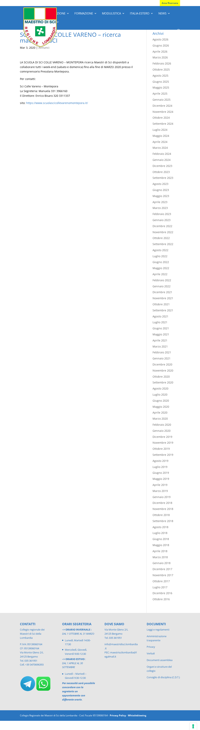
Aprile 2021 (160, 340)
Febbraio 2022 (162, 280)
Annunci (43, 47)
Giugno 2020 (161, 400)
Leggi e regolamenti (158, 629)
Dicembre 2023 (162, 166)
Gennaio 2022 (162, 286)
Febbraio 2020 (162, 424)
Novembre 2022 (163, 232)
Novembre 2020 (163, 370)
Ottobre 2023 (161, 172)
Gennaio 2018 (162, 563)
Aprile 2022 (160, 274)
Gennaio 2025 (162, 99)
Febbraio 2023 (162, 214)
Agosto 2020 (160, 388)
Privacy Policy (118, 715)
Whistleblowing (137, 715)
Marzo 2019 (160, 491)
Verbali (151, 653)
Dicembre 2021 (162, 292)
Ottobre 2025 (161, 69)
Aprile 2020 (160, 412)
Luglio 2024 (160, 130)
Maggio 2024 (161, 136)
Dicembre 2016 (162, 593)
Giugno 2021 (161, 328)
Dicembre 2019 (162, 437)
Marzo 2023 (160, 208)
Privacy (151, 646)
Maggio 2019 (161, 479)
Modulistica (111, 13)
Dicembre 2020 (162, 364)
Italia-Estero (139, 13)
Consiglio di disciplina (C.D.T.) (163, 677)
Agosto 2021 (160, 316)
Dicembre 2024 (162, 105)
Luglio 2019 (160, 467)
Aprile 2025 (160, 93)
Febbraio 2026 (162, 63)
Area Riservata (170, 3)
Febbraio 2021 (162, 352)
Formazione (83, 13)
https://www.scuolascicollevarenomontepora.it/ (57, 103)
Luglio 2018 (160, 533)
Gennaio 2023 (162, 220)
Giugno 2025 (161, 81)
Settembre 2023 (163, 178)
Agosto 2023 (160, 184)
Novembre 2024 (163, 112)
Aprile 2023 (160, 202)
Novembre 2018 (163, 509)
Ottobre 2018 (161, 515)
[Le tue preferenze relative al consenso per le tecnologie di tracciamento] (193, 726)
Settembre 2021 (163, 310)
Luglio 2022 (160, 256)
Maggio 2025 (161, 87)
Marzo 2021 (160, 346)
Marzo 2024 (160, 148)
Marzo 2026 (160, 57)
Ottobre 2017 (161, 581)
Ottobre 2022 (161, 238)
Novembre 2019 (163, 442)
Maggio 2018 (161, 545)
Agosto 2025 (160, 75)
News (162, 13)
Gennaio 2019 (162, 497)
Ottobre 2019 (161, 449)
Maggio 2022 (161, 268)
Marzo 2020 (160, 418)
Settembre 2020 (163, 382)
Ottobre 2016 (161, 599)
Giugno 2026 (161, 45)
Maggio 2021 (161, 334)
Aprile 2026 (160, 51)
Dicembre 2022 (162, 226)
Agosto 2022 (160, 250)
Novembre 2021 (163, 298)
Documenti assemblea (159, 660)
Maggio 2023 (161, 196)
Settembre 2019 (163, 455)
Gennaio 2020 (162, 431)
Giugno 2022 (161, 262)
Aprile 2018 (160, 551)
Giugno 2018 (161, 539)
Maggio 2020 (161, 406)
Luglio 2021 (160, 322)
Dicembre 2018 (162, 503)
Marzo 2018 (160, 557)
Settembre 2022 (163, 244)
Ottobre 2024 (161, 117)
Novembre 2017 (163, 575)
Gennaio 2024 (162, 160)
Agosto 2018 (160, 527)
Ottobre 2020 (161, 376)
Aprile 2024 (160, 142)
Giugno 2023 (161, 190)
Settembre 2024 (163, 123)
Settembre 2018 (163, 521)
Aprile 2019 (160, 485)
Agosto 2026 (160, 39)
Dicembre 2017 (162, 569)
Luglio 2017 (160, 587)
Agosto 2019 (160, 461)
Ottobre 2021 (161, 304)
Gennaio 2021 (162, 358)
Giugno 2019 (161, 473)
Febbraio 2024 (162, 154)
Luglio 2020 (160, 394)
